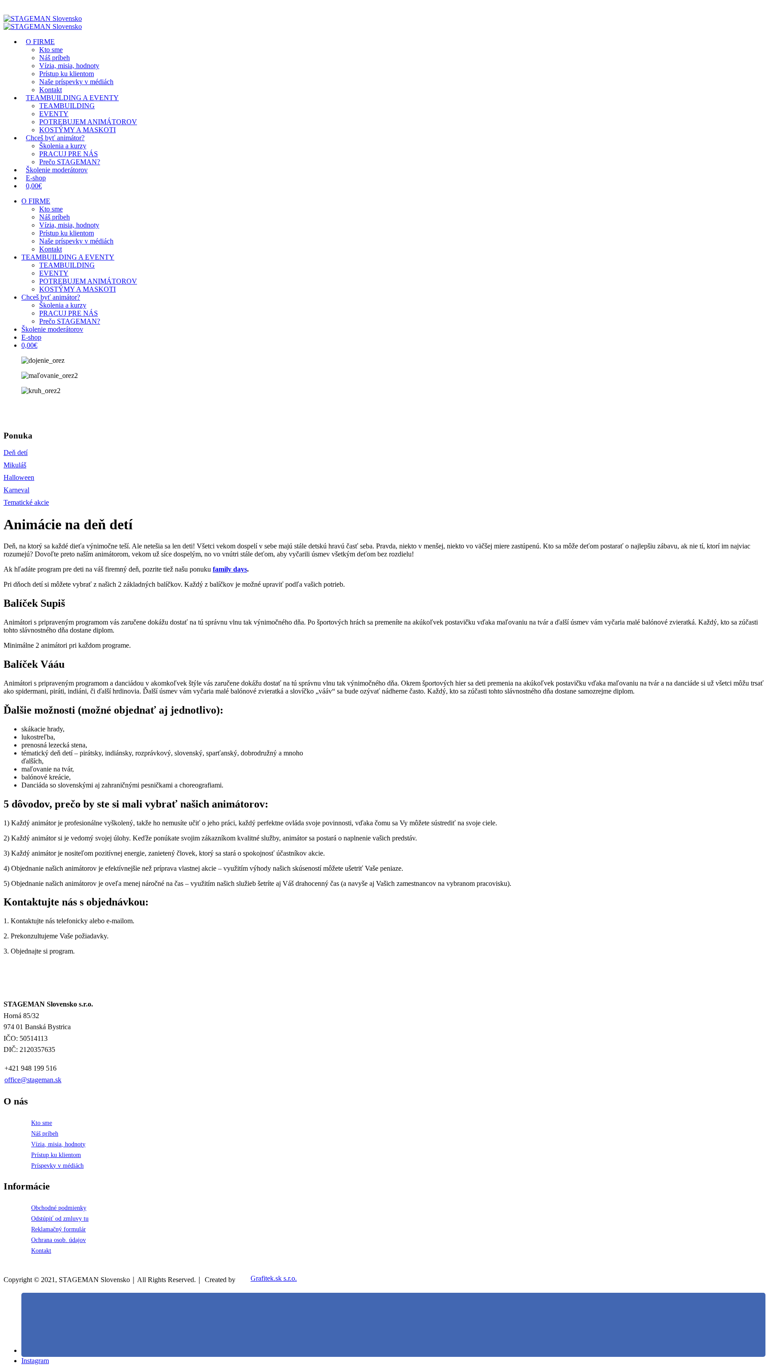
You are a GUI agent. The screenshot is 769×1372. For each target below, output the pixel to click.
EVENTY (54, 114)
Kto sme (51, 49)
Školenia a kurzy (62, 146)
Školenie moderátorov (57, 170)
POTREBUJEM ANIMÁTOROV (88, 281)
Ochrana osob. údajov (58, 1239)
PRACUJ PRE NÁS (68, 313)
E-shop (31, 337)
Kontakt (50, 249)
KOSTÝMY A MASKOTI (77, 289)
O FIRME (40, 41)
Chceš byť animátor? (55, 138)
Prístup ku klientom (66, 73)
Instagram (35, 1360)
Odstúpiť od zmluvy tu (60, 1218)
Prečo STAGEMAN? (69, 321)
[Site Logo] (43, 18)
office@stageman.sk (32, 1080)
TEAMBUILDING (67, 106)
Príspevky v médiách (57, 1165)
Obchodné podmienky (58, 1207)
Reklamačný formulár (58, 1229)
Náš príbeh (54, 57)
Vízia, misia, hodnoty (69, 65)
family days (230, 569)
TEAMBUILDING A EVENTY (72, 97)
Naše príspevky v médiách (76, 241)
